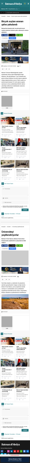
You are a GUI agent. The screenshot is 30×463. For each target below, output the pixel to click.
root (7, 108)
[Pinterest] (18, 451)
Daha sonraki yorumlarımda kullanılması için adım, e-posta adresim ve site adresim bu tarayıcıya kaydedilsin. (15, 206)
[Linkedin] (11, 451)
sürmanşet (5, 91)
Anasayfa (3, 16)
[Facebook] (2, 451)
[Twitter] (5, 451)
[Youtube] (15, 451)
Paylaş (5, 35)
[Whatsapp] (21, 451)
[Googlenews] (24, 451)
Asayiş (8, 16)
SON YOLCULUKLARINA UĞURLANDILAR (15, 12)
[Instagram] (8, 451)
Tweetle (13, 35)
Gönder (20, 35)
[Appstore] (27, 451)
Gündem (9, 226)
